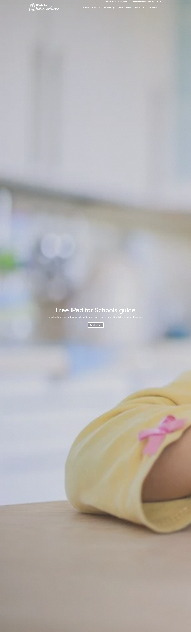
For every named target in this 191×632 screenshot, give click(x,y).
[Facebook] (160, 1)
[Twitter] (157, 1)
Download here (95, 325)
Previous (5, 316)
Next (186, 316)
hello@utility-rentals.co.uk (143, 2)
